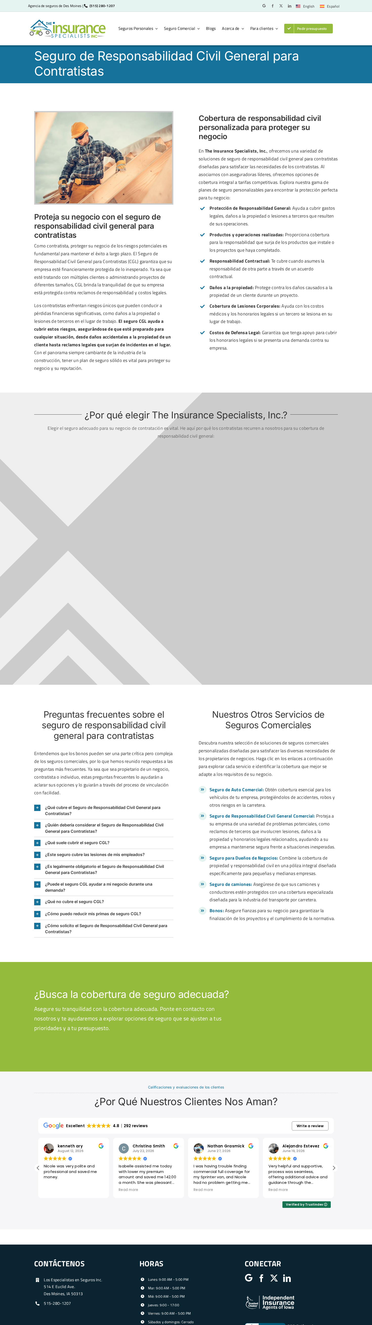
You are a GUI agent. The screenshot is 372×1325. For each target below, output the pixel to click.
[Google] (264, 5)
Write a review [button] (310, 1125)
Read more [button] (128, 1190)
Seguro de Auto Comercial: (237, 789)
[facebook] (272, 6)
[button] (103, 810)
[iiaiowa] (270, 1296)
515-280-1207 (57, 1303)
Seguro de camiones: (231, 884)
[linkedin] (289, 6)
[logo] (68, 21)
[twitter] (281, 6)
